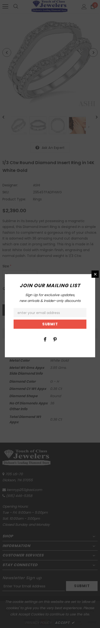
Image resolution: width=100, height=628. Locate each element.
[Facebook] (45, 339)
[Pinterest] (54, 339)
